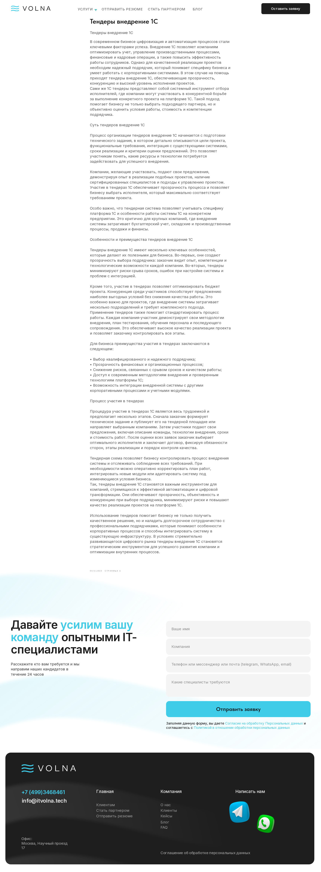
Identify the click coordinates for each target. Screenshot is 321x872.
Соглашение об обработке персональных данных (205, 852)
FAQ (164, 827)
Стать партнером (166, 9)
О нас (165, 804)
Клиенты (168, 810)
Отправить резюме (122, 9)
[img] (239, 812)
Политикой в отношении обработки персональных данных (242, 727)
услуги (85, 9)
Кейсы (166, 816)
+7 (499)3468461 (43, 792)
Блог (164, 822)
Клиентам (105, 804)
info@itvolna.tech (44, 800)
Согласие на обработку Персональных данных (264, 723)
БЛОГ (198, 9)
